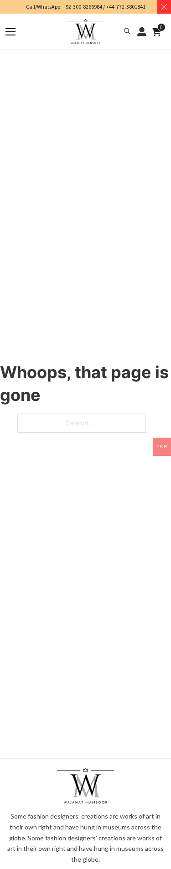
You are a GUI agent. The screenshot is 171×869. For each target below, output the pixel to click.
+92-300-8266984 (82, 6)
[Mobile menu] (10, 31)
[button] (127, 32)
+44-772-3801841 (125, 6)
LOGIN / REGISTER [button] (141, 31)
